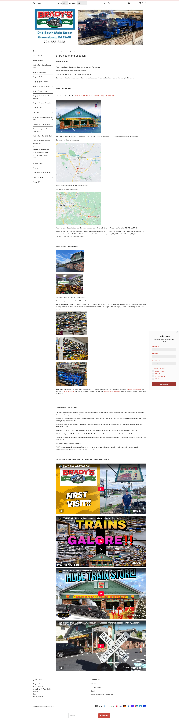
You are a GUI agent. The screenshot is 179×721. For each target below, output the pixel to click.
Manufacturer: (72, 3)
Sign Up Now (164, 384)
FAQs (35, 694)
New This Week (38, 60)
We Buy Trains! (38, 163)
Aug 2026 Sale (43, 55)
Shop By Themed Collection (43, 103)
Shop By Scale (43, 77)
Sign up (110, 3)
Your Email (155, 353)
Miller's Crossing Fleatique (112, 391)
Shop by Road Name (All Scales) (43, 97)
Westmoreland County (135, 389)
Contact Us (36, 147)
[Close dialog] (177, 332)
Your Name (155, 346)
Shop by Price (43, 107)
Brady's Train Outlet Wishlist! (42, 136)
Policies (35, 158)
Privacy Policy (38, 696)
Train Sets (43, 112)
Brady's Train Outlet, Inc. (48, 706)
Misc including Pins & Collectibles (43, 130)
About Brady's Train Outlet (40, 152)
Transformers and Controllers (42, 124)
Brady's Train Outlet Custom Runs (42, 66)
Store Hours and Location (41, 149)
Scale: (60, 3)
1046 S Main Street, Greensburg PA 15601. (94, 95)
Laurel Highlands (69, 391)
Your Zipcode (156, 361)
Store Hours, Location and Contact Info (43, 142)
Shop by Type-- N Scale (43, 91)
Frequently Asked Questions (43, 172)
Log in (104, 3)
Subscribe (104, 715)
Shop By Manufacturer (43, 72)
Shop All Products (39, 684)
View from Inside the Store (40, 155)
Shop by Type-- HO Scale (43, 86)
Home (35, 51)
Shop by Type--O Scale (43, 81)
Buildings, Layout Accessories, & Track (43, 118)
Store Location (38, 686)
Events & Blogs (43, 177)
